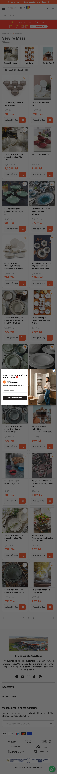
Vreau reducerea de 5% (15, 398)
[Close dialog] (54, 370)
